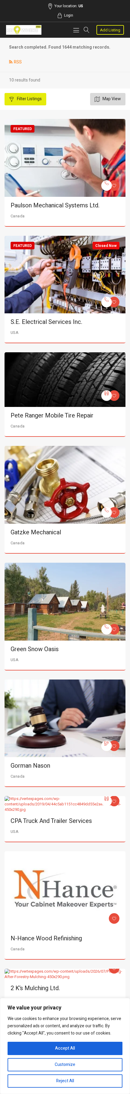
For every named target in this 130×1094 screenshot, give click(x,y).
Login (68, 15)
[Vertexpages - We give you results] (23, 30)
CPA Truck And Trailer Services (51, 821)
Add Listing (110, 30)
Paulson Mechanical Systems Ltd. (55, 205)
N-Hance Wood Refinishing (46, 938)
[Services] (106, 185)
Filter (29, 99)
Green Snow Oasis (35, 649)
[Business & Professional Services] (106, 746)
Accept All (65, 1048)
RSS (18, 62)
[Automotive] (106, 395)
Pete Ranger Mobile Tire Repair (52, 415)
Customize (65, 1064)
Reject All (65, 1081)
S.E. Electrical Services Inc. (46, 322)
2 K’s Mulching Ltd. (35, 988)
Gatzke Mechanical (36, 532)
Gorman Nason (30, 765)
